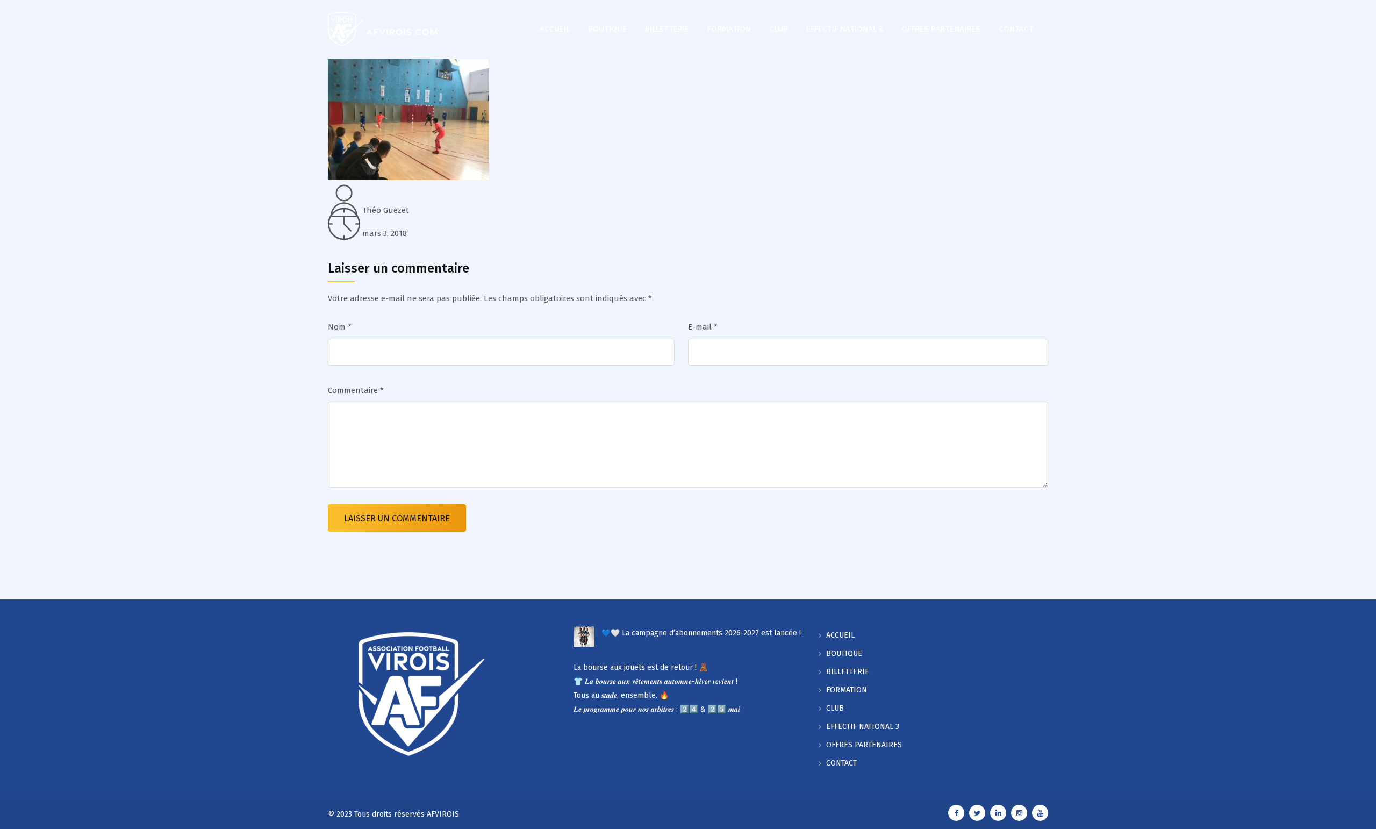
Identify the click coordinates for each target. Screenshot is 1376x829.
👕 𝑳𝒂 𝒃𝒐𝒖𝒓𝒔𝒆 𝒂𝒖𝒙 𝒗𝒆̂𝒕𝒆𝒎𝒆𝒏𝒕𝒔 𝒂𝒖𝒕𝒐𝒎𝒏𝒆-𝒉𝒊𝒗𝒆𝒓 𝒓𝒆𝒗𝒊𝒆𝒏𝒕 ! (655, 681)
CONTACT (1016, 29)
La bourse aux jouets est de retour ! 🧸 (641, 667)
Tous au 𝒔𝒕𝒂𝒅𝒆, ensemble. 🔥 (621, 695)
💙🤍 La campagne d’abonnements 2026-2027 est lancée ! (701, 633)
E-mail (703, 327)
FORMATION (729, 29)
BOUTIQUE (607, 29)
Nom (340, 327)
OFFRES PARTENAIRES (940, 29)
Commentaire (356, 390)
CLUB (778, 29)
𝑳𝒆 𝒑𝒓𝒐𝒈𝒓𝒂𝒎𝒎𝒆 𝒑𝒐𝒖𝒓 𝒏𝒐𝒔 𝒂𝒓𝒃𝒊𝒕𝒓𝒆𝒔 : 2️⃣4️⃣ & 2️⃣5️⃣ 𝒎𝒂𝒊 (657, 709)
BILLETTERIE (667, 29)
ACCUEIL (555, 29)
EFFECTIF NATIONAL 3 (844, 29)
